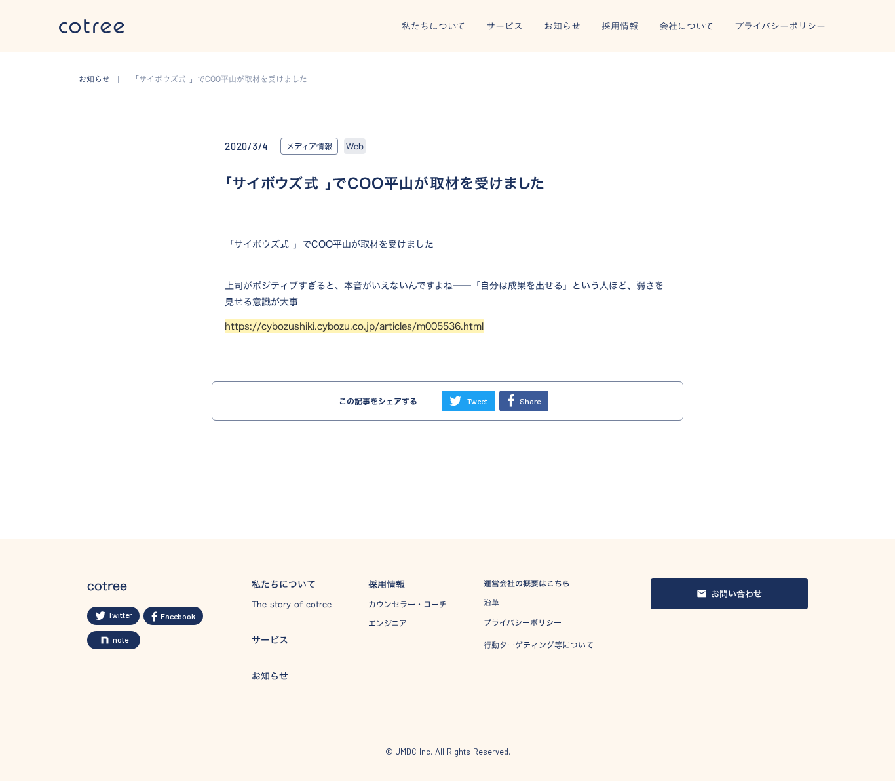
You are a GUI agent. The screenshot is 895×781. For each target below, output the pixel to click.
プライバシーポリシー (780, 26)
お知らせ (562, 26)
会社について (686, 26)
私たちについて (433, 26)
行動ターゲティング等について (539, 645)
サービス (504, 26)
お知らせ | (103, 79)
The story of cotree (292, 604)
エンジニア (387, 623)
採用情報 (619, 26)
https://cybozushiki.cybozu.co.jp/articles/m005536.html (354, 326)
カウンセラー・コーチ (407, 604)
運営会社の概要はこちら (527, 583)
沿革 (491, 602)
